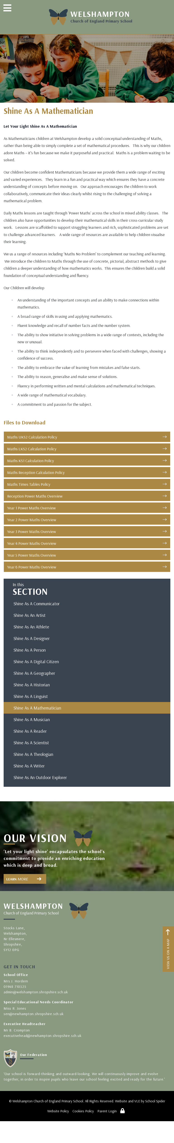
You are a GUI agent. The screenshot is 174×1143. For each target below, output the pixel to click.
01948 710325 (15, 986)
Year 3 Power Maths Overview (31, 531)
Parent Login (107, 1111)
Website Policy (58, 1111)
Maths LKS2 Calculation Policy (31, 448)
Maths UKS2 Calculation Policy (32, 437)
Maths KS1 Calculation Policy (30, 460)
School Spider (155, 1101)
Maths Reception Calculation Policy (36, 472)
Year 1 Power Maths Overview (31, 507)
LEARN (17, 879)
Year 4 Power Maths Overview (31, 543)
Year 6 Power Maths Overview (31, 567)
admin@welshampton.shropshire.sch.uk (36, 992)
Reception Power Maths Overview (35, 496)
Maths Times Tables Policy (28, 484)
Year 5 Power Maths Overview (31, 555)
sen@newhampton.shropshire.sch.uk (34, 1013)
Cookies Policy (83, 1111)
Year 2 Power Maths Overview (31, 519)
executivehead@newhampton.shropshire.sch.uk (43, 1035)
